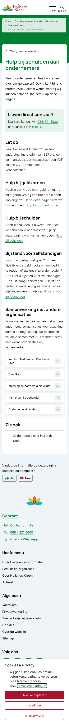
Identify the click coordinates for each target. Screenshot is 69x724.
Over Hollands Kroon (17, 575)
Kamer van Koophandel (23, 397)
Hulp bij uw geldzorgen (42, 205)
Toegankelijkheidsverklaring (22, 618)
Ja (12, 478)
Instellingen (35, 705)
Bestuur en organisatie (18, 569)
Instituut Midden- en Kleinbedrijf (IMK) (29, 361)
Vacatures (9, 605)
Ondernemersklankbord (23, 409)
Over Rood (15, 374)
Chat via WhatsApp (24, 539)
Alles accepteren (34, 695)
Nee (28, 478)
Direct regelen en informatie (22, 562)
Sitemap (8, 638)
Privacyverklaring (14, 611)
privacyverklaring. (30, 686)
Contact (10, 515)
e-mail (36, 127)
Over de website (14, 632)
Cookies (8, 625)
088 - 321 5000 (21, 532)
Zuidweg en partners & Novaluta (29, 385)
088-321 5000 (47, 121)
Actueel (7, 582)
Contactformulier (22, 525)
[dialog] (34, 691)
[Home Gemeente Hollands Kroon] (14, 7)
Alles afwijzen (34, 716)
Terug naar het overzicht (24, 51)
